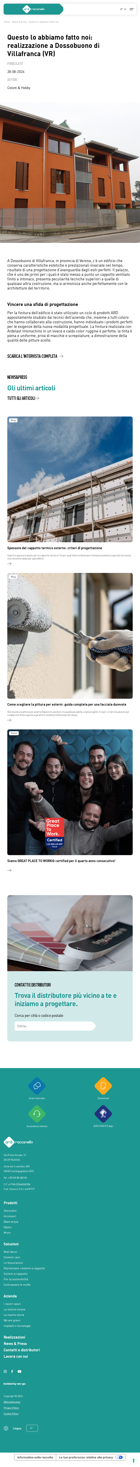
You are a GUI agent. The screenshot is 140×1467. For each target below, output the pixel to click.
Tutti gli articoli (21, 398)
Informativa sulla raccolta (35, 1457)
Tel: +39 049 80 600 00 (15, 1177)
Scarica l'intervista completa (32, 356)
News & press (19, 21)
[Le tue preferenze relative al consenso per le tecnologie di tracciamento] (133, 1460)
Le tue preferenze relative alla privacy (86, 1457)
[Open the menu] (132, 9)
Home (7, 21)
